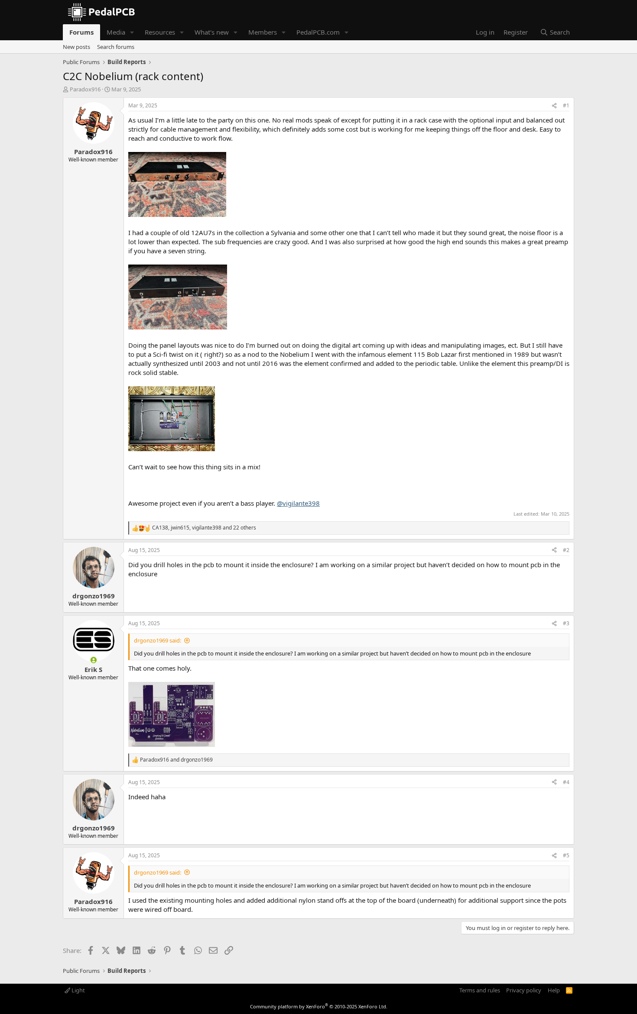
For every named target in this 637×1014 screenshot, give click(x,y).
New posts (76, 47)
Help (554, 990)
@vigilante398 (298, 503)
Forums (81, 32)
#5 (566, 855)
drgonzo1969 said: (157, 640)
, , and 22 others (204, 527)
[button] (132, 32)
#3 (566, 623)
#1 (566, 105)
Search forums (115, 47)
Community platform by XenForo (318, 1006)
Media (116, 32)
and (176, 759)
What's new (212, 32)
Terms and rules (479, 990)
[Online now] (93, 660)
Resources (160, 32)
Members (262, 32)
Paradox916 (85, 89)
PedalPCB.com (318, 32)
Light (77, 990)
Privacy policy (523, 990)
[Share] (554, 106)
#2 (566, 550)
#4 (566, 782)
